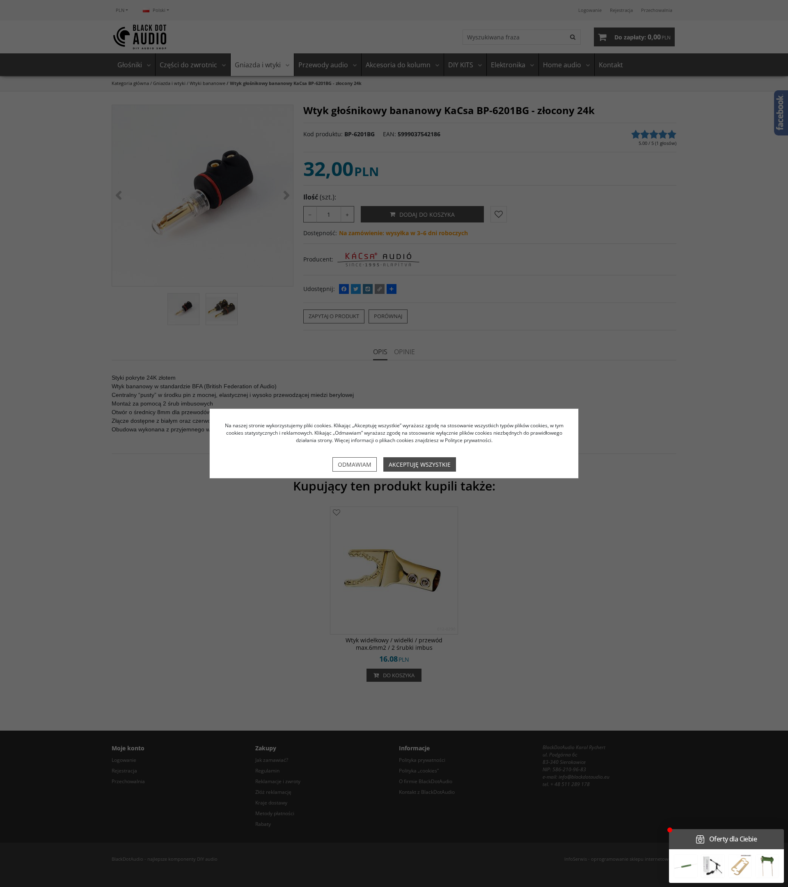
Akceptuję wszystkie (420, 464)
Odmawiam (354, 464)
